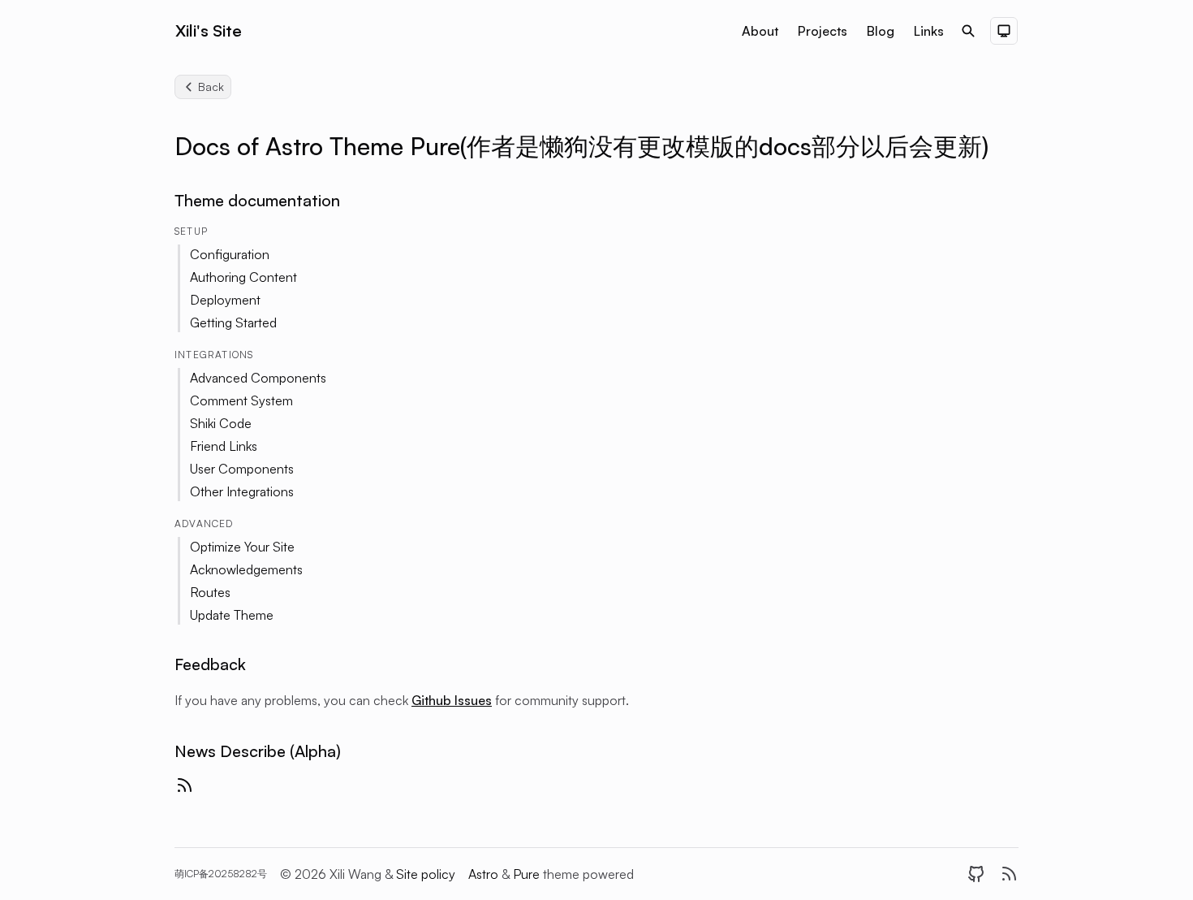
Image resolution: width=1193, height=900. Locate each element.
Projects (822, 31)
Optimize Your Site (242, 547)
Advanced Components (258, 378)
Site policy (425, 874)
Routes (210, 592)
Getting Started (233, 322)
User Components (242, 469)
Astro (485, 874)
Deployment (225, 300)
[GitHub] (976, 874)
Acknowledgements (246, 569)
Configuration (229, 254)
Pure (528, 874)
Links (929, 31)
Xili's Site (208, 30)
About (760, 31)
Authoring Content (243, 277)
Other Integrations (242, 491)
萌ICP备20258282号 (220, 874)
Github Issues (451, 700)
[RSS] (1009, 874)
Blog (880, 31)
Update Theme (231, 615)
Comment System (241, 400)
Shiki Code (221, 423)
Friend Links (223, 446)
